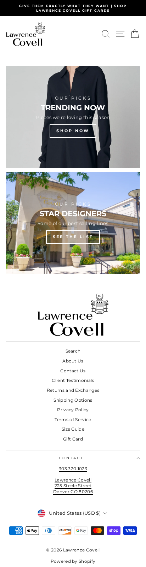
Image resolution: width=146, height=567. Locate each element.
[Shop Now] (73, 117)
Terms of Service (73, 419)
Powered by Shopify (73, 561)
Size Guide (73, 429)
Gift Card (73, 439)
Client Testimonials (73, 380)
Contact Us (72, 370)
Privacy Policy (73, 409)
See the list (73, 236)
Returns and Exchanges (73, 390)
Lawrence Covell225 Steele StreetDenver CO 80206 (73, 485)
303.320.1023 (73, 468)
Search (73, 351)
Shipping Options (73, 400)
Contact (71, 458)
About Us (73, 361)
